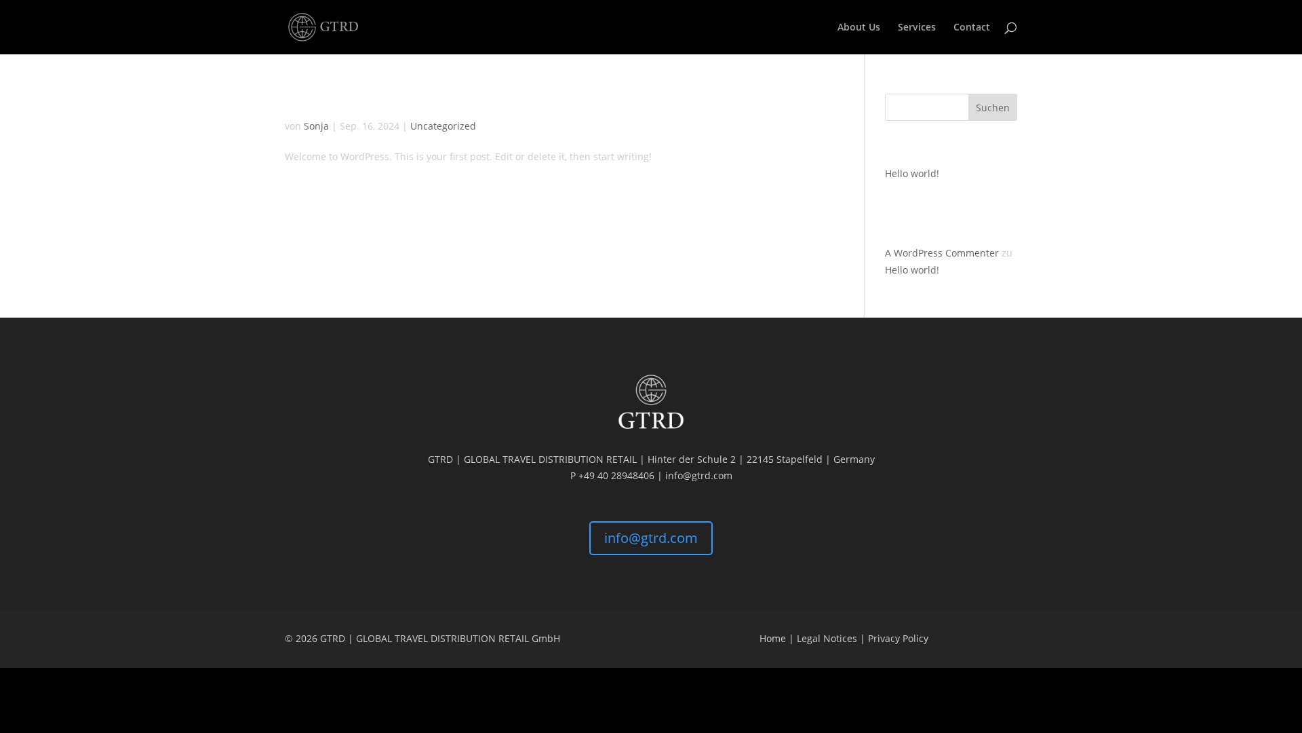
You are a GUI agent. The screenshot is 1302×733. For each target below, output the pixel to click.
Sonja (316, 125)
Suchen (993, 107)
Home (773, 638)
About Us (858, 27)
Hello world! (335, 102)
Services (917, 27)
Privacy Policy (898, 638)
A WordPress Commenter (942, 252)
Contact (971, 27)
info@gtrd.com (651, 538)
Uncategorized (443, 125)
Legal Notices (827, 638)
